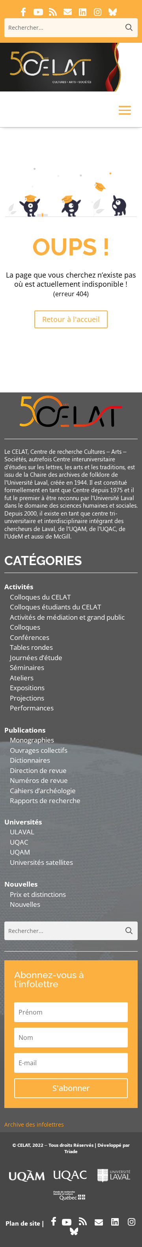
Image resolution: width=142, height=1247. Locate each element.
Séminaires (27, 667)
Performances (32, 707)
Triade (71, 1151)
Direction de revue (38, 770)
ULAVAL (22, 831)
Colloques (25, 627)
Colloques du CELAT (40, 597)
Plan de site (23, 1223)
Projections (27, 698)
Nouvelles (25, 904)
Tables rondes (31, 647)
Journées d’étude (36, 657)
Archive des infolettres (34, 1124)
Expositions (27, 687)
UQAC (19, 842)
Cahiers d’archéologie (43, 790)
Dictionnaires (30, 760)
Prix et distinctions (38, 894)
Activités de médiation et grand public (67, 617)
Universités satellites (41, 862)
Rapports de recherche (45, 800)
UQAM (20, 852)
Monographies (32, 739)
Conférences (29, 637)
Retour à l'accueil (71, 319)
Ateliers (22, 677)
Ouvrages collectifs (38, 750)
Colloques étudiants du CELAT (55, 606)
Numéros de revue (39, 780)
